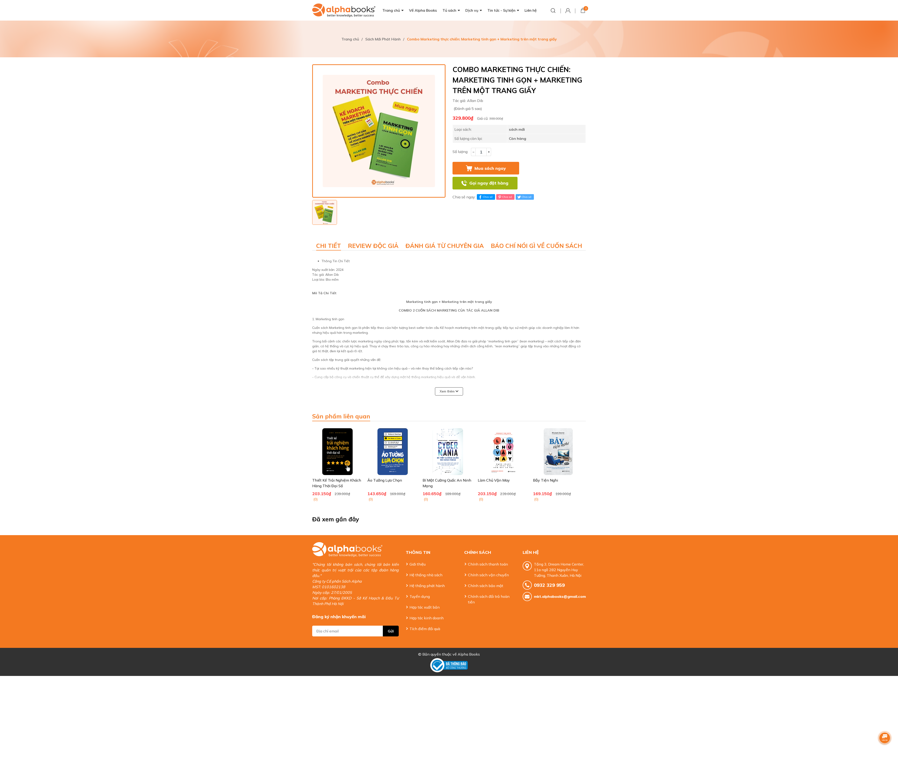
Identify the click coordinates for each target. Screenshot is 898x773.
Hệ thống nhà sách (425, 575)
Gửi (391, 631)
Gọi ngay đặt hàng (488, 183)
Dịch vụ (471, 10)
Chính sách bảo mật (485, 585)
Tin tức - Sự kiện (501, 10)
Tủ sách (449, 10)
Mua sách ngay (490, 168)
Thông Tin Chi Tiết (336, 261)
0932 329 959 (549, 585)
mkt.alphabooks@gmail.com (560, 596)
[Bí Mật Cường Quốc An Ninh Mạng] (448, 451)
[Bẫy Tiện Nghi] (558, 451)
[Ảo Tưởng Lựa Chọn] (392, 451)
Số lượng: (460, 151)
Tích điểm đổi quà (424, 628)
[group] (379, 131)
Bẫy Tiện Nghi (545, 480)
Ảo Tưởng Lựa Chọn (384, 480)
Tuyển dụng (419, 596)
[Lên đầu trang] (885, 750)
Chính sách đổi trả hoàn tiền (489, 599)
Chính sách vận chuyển (488, 575)
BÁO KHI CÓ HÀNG (553, 183)
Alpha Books (469, 654)
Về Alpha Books (423, 10)
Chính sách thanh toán (488, 564)
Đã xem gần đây (335, 519)
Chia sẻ (488, 197)
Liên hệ (531, 10)
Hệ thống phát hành (427, 585)
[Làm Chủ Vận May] (503, 451)
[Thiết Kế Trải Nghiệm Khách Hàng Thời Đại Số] (337, 451)
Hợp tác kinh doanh (426, 618)
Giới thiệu (417, 564)
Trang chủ (391, 10)
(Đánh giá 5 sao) (468, 108)
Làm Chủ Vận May (494, 480)
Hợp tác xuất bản (424, 607)
